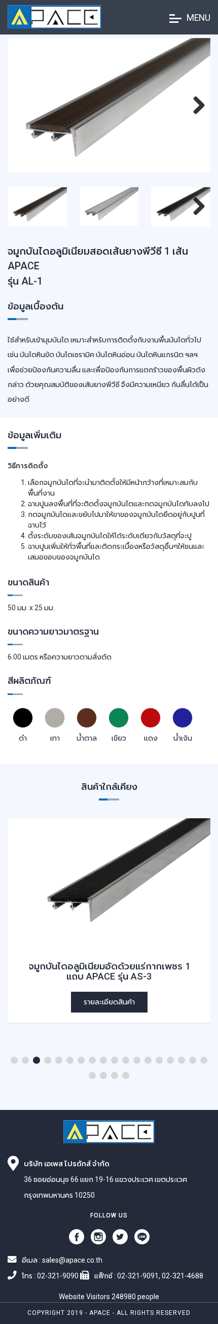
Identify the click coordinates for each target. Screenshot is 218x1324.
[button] (14, 1060)
